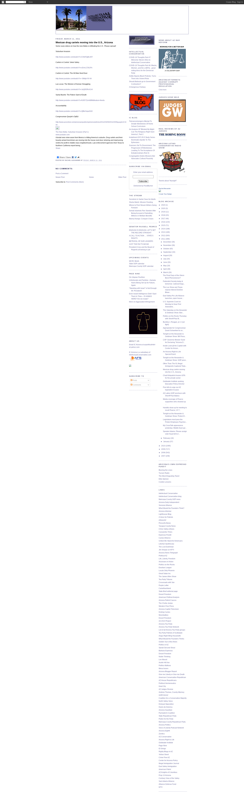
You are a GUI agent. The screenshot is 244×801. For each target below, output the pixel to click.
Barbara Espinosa (166, 651)
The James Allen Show (167, 576)
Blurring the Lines (165, 470)
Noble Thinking (164, 657)
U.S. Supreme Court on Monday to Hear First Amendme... (172, 304)
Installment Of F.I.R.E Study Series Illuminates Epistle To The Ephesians (142, 139)
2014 (163, 229)
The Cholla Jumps (166, 603)
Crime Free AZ (164, 757)
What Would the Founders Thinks (171, 639)
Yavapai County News (167, 526)
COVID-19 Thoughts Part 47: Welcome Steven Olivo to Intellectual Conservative (140, 59)
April (165, 269)
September (167, 252)
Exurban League (165, 568)
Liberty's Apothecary (166, 544)
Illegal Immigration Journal (169, 763)
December (167, 242)
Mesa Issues (163, 668)
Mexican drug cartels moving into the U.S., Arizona (84, 42)
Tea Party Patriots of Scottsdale (170, 633)
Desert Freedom (165, 594)
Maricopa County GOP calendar (141, 266)
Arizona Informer (165, 511)
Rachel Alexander (165, 188)
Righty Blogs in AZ (166, 752)
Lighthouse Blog (165, 514)
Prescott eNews (165, 523)
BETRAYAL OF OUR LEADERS (141, 241)
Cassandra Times (165, 532)
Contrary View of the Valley (169, 778)
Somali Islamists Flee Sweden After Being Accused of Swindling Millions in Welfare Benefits (142, 213)
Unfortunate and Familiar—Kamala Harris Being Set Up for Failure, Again (142, 282)
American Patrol (165, 769)
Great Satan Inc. (165, 574)
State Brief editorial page (168, 591)
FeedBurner (148, 186)
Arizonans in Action (166, 562)
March (165, 272)
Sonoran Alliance (165, 505)
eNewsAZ (162, 520)
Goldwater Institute (166, 743)
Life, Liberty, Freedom (167, 559)
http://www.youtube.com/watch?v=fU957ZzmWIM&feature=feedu (80, 100)
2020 (163, 208)
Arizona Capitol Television (169, 609)
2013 (163, 232)
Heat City (162, 686)
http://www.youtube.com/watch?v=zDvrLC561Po (74, 68)
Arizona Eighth (164, 731)
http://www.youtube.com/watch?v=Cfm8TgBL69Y (74, 57)
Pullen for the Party (166, 719)
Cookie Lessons (165, 482)
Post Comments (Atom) (75, 182)
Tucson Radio (164, 473)
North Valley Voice (166, 701)
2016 (163, 222)
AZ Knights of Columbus (168, 772)
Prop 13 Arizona (165, 775)
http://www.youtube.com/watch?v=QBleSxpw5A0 (74, 111)
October (166, 249)
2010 (163, 446)
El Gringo (162, 749)
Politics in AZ (163, 645)
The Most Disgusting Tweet (169, 476)
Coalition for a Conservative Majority (173, 698)
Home (91, 177)
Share (58, 148)
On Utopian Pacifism (137, 277)
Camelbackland (165, 588)
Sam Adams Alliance (166, 781)
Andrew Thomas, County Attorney (171, 692)
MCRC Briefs (134, 261)
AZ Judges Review (166, 689)
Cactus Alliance (165, 538)
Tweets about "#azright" (168, 181)
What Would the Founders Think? (171, 508)
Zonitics (162, 734)
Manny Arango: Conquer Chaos (141, 219)
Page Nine (163, 746)
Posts (134, 380)
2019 (163, 212)
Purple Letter (164, 585)
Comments (136, 385)
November (167, 245)
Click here (162, 90)
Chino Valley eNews (166, 529)
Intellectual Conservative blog (170, 496)
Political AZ (163, 556)
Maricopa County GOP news (169, 499)
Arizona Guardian (165, 710)
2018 (163, 215)
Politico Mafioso (165, 665)
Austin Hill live (164, 663)
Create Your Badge (165, 194)
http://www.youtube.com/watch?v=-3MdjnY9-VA (74, 79)
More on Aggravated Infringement (142, 302)
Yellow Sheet (164, 755)
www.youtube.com (63, 135)
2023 (163, 205)
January (166, 442)
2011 (163, 239)
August (166, 255)
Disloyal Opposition (166, 704)
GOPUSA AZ (163, 695)
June (165, 262)
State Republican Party (167, 716)
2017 (163, 219)
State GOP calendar (136, 264)
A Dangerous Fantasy (137, 87)
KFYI (160, 787)
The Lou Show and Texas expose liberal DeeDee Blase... (173, 289)
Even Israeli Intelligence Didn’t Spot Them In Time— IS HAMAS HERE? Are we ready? (142, 296)
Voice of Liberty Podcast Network (171, 728)
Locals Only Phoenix (167, 571)
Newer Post (60, 177)
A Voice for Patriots (166, 517)
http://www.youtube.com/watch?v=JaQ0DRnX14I (74, 89)
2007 (163, 456)
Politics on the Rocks (167, 565)
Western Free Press (166, 606)
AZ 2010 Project (165, 621)
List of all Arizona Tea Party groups (172, 630)
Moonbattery (163, 615)
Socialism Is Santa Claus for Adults (142, 199)
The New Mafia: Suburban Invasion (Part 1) (72, 132)
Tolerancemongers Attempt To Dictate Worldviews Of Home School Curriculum (141, 123)
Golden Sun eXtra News (168, 642)
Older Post (122, 177)
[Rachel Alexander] (160, 191)
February (167, 438)
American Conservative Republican (172, 677)
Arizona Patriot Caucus (167, 600)
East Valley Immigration (168, 766)
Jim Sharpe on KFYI (166, 550)
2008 (163, 453)
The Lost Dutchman (166, 547)
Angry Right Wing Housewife (170, 636)
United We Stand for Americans (171, 541)
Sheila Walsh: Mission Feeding (141, 202)
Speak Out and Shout (167, 648)
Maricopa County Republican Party (172, 722)
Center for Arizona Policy (168, 760)
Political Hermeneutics (167, 683)
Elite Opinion (164, 479)
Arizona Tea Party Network (169, 627)
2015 (163, 225)
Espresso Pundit (165, 535)
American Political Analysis (169, 597)
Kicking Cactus (164, 612)
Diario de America (165, 707)
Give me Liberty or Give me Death (172, 674)
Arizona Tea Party (165, 624)
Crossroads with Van (167, 582)
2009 (163, 449)
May (165, 266)
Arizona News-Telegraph (168, 553)
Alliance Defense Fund (167, 784)
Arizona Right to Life (166, 740)
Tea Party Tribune (165, 579)
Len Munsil (163, 660)
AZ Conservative (165, 737)
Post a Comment (62, 173)
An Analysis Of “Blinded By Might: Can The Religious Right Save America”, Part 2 (141, 131)
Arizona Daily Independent (169, 502)
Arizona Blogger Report (168, 671)
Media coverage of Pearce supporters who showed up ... (174, 401)
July (165, 259)
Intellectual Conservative (168, 493)
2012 (163, 236)
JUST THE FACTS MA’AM (139, 244)
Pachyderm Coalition (167, 713)
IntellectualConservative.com (140, 355)
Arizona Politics (165, 725)
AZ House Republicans (168, 680)
